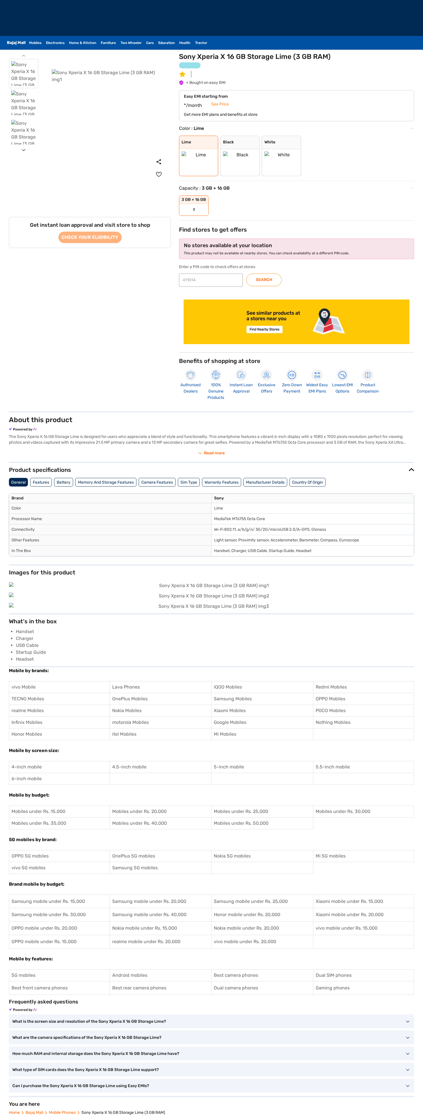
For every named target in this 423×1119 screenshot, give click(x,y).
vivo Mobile (24, 687)
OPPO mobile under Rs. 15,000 (44, 941)
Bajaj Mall (34, 1112)
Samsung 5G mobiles (135, 867)
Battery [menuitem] (63, 482)
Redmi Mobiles (331, 687)
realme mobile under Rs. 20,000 (146, 941)
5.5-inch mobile (333, 767)
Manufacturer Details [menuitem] (265, 482)
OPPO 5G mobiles (30, 856)
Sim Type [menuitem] (188, 482)
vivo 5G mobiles (28, 867)
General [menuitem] (18, 482)
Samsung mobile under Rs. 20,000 (149, 901)
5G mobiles (23, 975)
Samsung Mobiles (233, 698)
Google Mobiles (230, 722)
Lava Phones (126, 687)
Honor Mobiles (27, 734)
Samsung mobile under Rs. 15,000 (48, 901)
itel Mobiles (124, 734)
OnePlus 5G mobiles (133, 856)
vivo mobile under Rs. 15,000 (347, 928)
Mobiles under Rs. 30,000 (343, 811)
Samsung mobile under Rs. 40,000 (149, 914)
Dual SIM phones (334, 975)
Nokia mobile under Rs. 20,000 (246, 928)
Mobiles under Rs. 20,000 (139, 811)
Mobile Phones (62, 1112)
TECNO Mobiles (28, 698)
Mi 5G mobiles (331, 856)
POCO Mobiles (331, 710)
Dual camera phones (236, 988)
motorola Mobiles (130, 722)
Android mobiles (129, 975)
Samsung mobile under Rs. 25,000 (251, 901)
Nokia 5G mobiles (232, 856)
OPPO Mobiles (330, 698)
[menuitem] (159, 174)
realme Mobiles (28, 710)
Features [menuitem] (41, 482)
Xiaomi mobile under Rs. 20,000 (350, 914)
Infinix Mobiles (27, 722)
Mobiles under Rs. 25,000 (241, 811)
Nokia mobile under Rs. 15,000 (144, 928)
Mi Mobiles (225, 734)
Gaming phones (333, 988)
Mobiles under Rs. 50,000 (241, 823)
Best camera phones (236, 975)
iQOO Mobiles (228, 687)
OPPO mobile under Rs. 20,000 (44, 928)
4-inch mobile (27, 767)
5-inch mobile (229, 767)
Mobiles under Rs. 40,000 (139, 823)
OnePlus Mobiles (130, 698)
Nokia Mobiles (127, 710)
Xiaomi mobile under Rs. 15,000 (349, 901)
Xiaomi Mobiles (230, 710)
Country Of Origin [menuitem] (307, 482)
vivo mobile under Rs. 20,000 (245, 941)
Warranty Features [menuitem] (222, 482)
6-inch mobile (27, 778)
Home (14, 1112)
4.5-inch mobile (129, 767)
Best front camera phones (40, 988)
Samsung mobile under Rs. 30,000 (49, 914)
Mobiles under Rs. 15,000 (38, 811)
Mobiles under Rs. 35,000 (39, 823)
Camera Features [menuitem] (157, 482)
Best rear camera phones (139, 988)
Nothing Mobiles (333, 722)
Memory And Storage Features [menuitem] (106, 482)
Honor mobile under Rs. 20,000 (247, 914)
